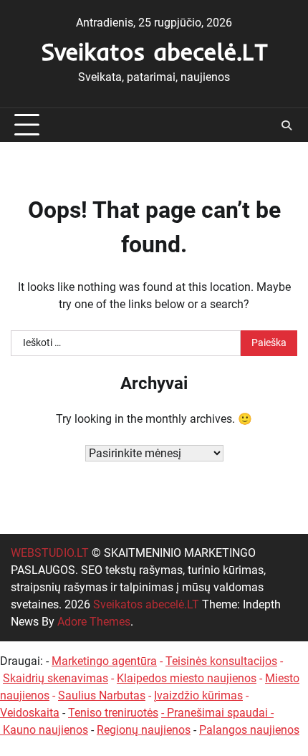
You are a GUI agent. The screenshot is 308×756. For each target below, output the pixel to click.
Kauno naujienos (45, 730)
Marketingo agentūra (104, 661)
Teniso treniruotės (113, 712)
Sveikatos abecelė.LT (154, 51)
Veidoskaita (29, 712)
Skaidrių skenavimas (55, 678)
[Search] (286, 125)
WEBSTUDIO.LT (50, 553)
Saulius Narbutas (101, 695)
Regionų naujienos (144, 730)
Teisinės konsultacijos (221, 661)
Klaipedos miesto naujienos (186, 678)
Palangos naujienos (249, 730)
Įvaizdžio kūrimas (198, 695)
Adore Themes (93, 621)
